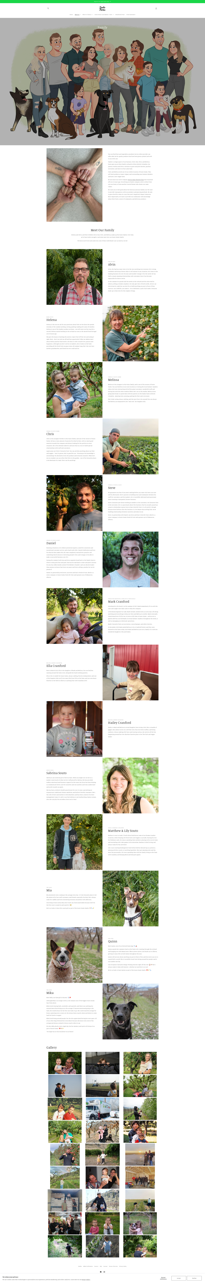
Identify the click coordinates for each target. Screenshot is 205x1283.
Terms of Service (113, 1266)
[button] (48, 8)
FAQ (101, 1266)
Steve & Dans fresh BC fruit (136, 179)
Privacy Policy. (86, 1279)
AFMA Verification (88, 1266)
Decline (194, 1278)
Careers (96, 1266)
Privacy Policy (123, 1266)
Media (80, 1266)
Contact (105, 1266)
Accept (179, 1278)
